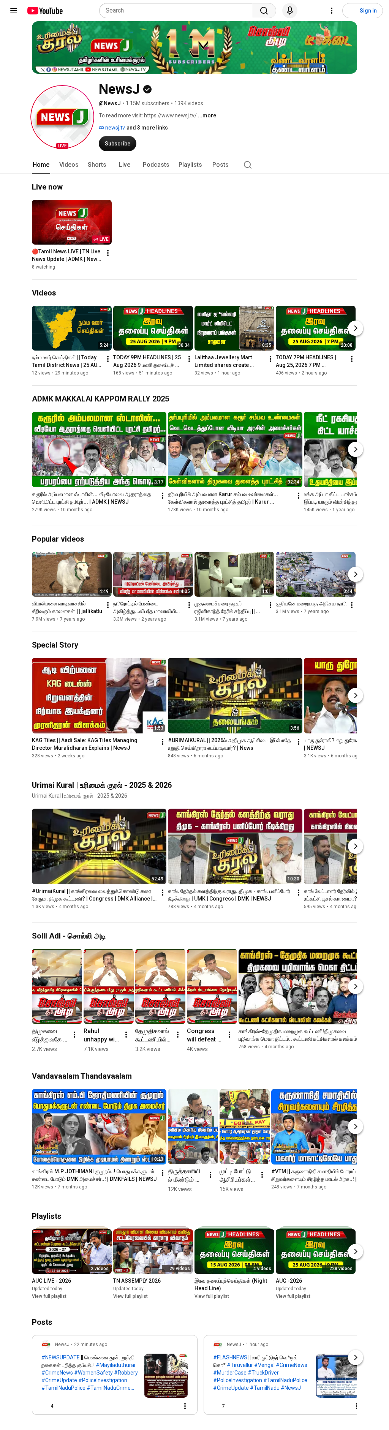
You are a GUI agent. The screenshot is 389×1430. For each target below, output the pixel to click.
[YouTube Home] (44, 10)
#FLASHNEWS (230, 1357)
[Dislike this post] (62, 1406)
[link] (114, 1377)
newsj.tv (114, 128)
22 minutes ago (90, 1344)
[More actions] (107, 253)
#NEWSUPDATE (60, 1357)
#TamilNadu (265, 1388)
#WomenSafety (93, 1373)
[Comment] (169, 1406)
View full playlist (49, 1296)
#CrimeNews (57, 1373)
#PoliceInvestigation (102, 1380)
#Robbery (126, 1373)
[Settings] (331, 10)
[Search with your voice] (289, 10)
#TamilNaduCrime (109, 1388)
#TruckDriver (263, 1373)
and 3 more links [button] (147, 128)
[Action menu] (185, 1406)
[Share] (151, 1406)
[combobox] (178, 10)
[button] (62, 117)
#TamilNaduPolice (63, 1388)
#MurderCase (230, 1373)
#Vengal (264, 1365)
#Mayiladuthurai (115, 1365)
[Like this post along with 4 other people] (44, 1406)
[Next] (355, 328)
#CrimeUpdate (59, 1380)
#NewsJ (291, 1388)
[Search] (264, 10)
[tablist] (194, 165)
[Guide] (13, 10)
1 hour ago (257, 1344)
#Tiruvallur (240, 1365)
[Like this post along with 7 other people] (216, 1406)
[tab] (41, 165)
